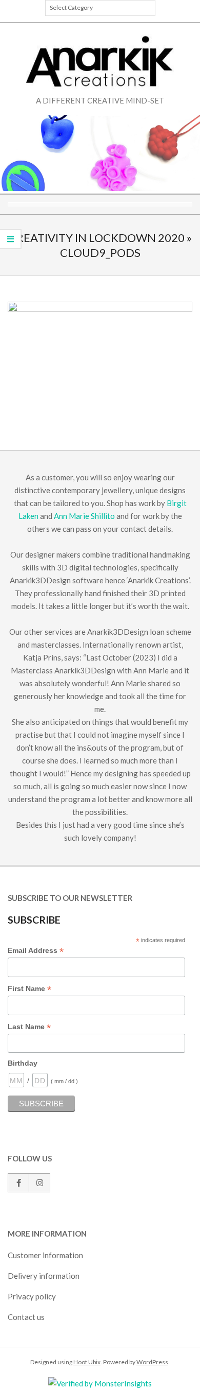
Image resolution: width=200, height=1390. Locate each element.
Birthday (22, 1063)
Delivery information (43, 1275)
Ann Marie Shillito (84, 515)
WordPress (152, 1362)
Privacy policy (32, 1296)
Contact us (26, 1317)
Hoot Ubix (87, 1362)
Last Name (29, 1027)
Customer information (45, 1255)
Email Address (36, 951)
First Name (29, 989)
